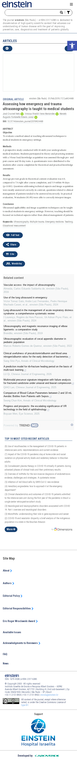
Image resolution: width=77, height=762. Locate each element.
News (6, 663)
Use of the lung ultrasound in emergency (25, 297)
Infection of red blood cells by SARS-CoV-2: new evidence (32, 482)
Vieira (42, 113)
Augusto (7, 117)
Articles (10, 41)
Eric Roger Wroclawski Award (19, 621)
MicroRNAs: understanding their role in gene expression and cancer (37, 514)
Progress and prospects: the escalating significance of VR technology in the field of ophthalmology (35, 408)
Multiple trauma (37, 221)
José (5, 113)
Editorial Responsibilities (17, 608)
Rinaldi (36, 113)
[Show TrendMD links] (71, 424)
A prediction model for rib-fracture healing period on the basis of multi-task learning (38, 368)
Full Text (14, 235)
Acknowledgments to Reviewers (20, 643)
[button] (72, 46)
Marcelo (63, 113)
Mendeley (16, 263)
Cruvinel (12, 113)
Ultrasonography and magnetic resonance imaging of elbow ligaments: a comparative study (35, 328)
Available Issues (12, 632)
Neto (18, 113)
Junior (31, 117)
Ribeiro (24, 117)
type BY (24, 705)
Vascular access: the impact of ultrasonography (29, 284)
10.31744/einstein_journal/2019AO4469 (25, 121)
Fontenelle (16, 117)
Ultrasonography (21, 221)
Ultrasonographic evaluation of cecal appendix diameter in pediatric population (35, 340)
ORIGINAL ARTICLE (13, 99)
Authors (7, 583)
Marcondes (50, 113)
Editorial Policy (11, 595)
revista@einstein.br (49, 695)
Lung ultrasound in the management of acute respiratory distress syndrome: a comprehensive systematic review (38, 312)
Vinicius (29, 113)
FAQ (5, 654)
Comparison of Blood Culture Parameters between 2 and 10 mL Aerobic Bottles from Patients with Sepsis (38, 395)
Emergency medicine (54, 221)
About (6, 570)
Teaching (69, 221)
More (10, 529)
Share (13, 244)
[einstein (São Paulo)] (17, 4)
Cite (11, 254)
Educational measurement (14, 225)
